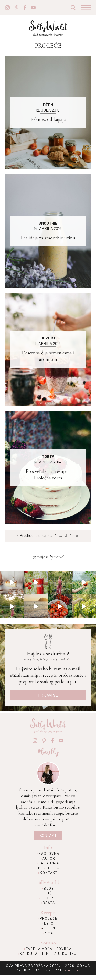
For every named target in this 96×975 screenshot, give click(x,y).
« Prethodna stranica (34, 535)
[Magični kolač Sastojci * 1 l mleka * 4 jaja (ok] (12, 583)
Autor (48, 858)
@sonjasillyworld (48, 557)
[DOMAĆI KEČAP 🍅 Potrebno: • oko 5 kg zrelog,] (36, 583)
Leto (49, 923)
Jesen (48, 928)
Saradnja (48, 863)
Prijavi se (48, 695)
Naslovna (48, 853)
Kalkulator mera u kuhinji (49, 953)
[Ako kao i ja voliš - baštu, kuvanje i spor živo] (60, 606)
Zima (48, 932)
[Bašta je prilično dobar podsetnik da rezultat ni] (60, 583)
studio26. (73, 970)
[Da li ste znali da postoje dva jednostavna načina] (84, 583)
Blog (49, 888)
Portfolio (49, 868)
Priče (49, 893)
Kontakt (48, 835)
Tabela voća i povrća (49, 948)
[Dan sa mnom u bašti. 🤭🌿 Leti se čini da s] (12, 606)
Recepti (49, 898)
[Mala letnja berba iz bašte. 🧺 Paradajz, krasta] (84, 606)
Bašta (49, 902)
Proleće (49, 918)
